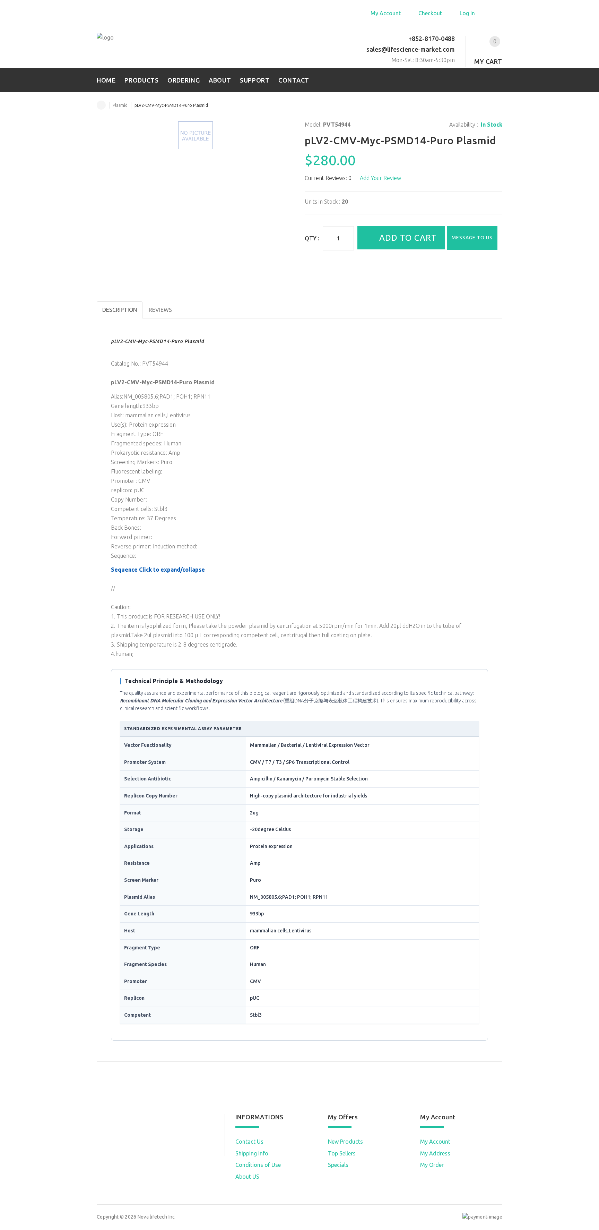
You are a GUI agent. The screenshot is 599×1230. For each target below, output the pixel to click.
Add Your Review (380, 178)
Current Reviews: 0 (328, 178)
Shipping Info (251, 1153)
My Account (386, 13)
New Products (345, 1141)
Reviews (160, 310)
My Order (432, 1165)
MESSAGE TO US (472, 237)
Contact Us (249, 1141)
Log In (467, 13)
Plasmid (120, 105)
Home (101, 105)
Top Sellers (342, 1153)
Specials (338, 1165)
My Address (435, 1153)
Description (119, 310)
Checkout (430, 13)
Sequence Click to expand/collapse (158, 569)
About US (247, 1176)
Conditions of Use (258, 1165)
